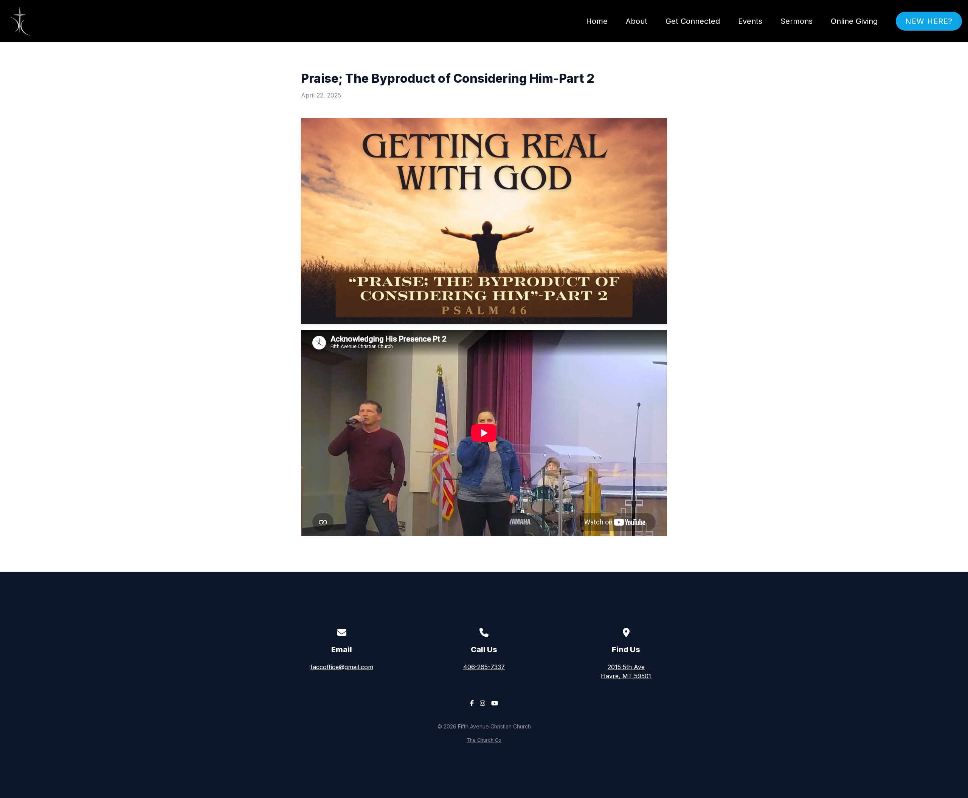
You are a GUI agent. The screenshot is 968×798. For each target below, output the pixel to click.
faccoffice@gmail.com (341, 667)
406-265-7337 (484, 667)
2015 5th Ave (626, 671)
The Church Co (484, 740)
